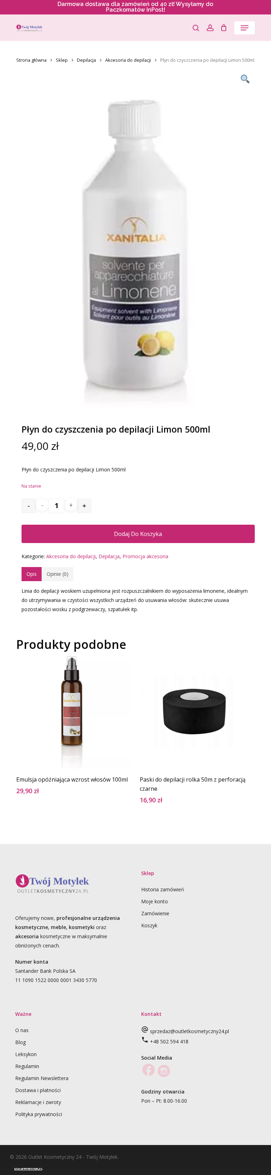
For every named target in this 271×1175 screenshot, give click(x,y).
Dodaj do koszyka (138, 534)
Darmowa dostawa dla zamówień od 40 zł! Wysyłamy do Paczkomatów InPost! (135, 7)
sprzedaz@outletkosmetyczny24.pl (189, 1031)
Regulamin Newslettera (41, 1078)
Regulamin (27, 1066)
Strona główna (31, 60)
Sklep (62, 60)
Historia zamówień (162, 889)
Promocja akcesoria (145, 556)
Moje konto (154, 901)
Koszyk (149, 925)
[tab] (32, 574)
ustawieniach (28, 1168)
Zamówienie (155, 913)
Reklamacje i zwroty (38, 1102)
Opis (31, 574)
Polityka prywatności (38, 1114)
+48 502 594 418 (169, 1041)
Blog (20, 1042)
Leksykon (26, 1054)
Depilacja (86, 60)
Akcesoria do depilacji (128, 60)
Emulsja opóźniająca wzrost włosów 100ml (72, 779)
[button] (244, 27)
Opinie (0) (57, 574)
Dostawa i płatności (38, 1090)
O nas (22, 1030)
